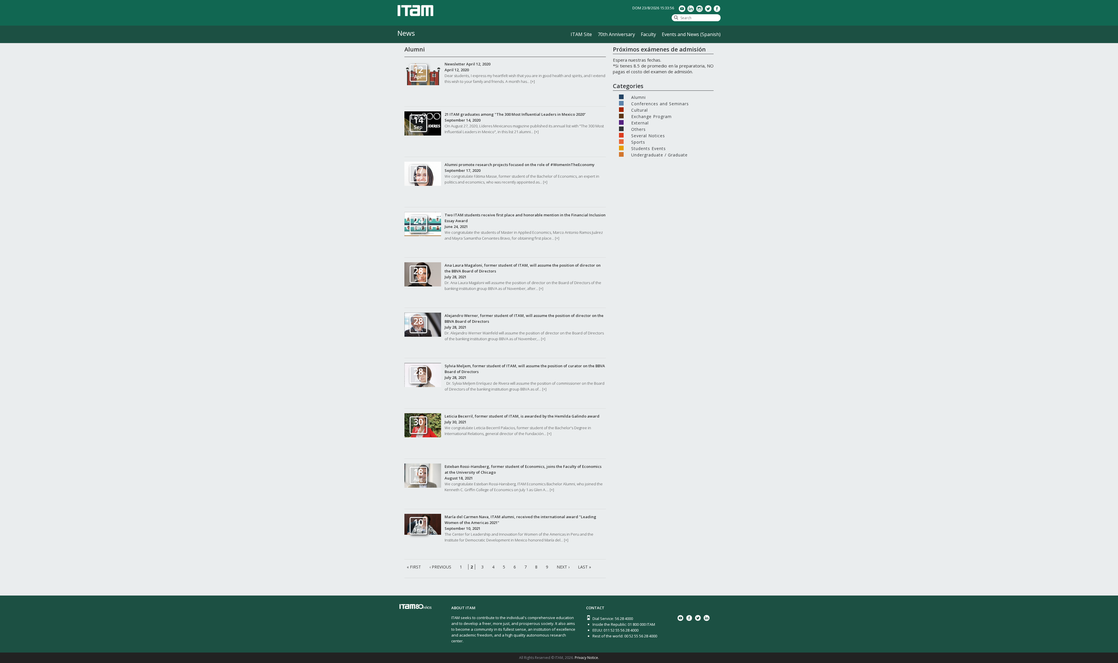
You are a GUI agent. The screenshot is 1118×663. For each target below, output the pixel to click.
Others (638, 128)
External (640, 122)
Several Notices (648, 135)
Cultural (639, 109)
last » (584, 567)
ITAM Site (581, 34)
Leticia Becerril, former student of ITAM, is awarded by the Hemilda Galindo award (522, 416)
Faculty (648, 34)
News (406, 33)
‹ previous (440, 567)
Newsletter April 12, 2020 (467, 64)
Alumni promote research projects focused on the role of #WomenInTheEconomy (520, 164)
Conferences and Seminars (660, 103)
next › (563, 567)
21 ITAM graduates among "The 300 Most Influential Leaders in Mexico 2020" (515, 114)
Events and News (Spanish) (691, 34)
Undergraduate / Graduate (659, 154)
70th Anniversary (616, 34)
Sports (638, 141)
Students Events (648, 148)
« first (414, 567)
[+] (532, 81)
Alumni (638, 97)
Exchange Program (651, 116)
